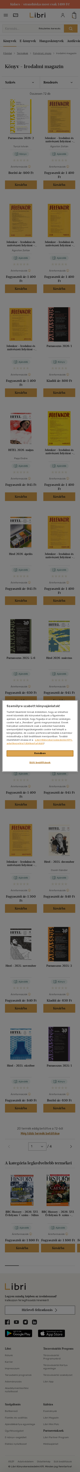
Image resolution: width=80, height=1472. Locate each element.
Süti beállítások (39, 762)
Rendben (40, 753)
